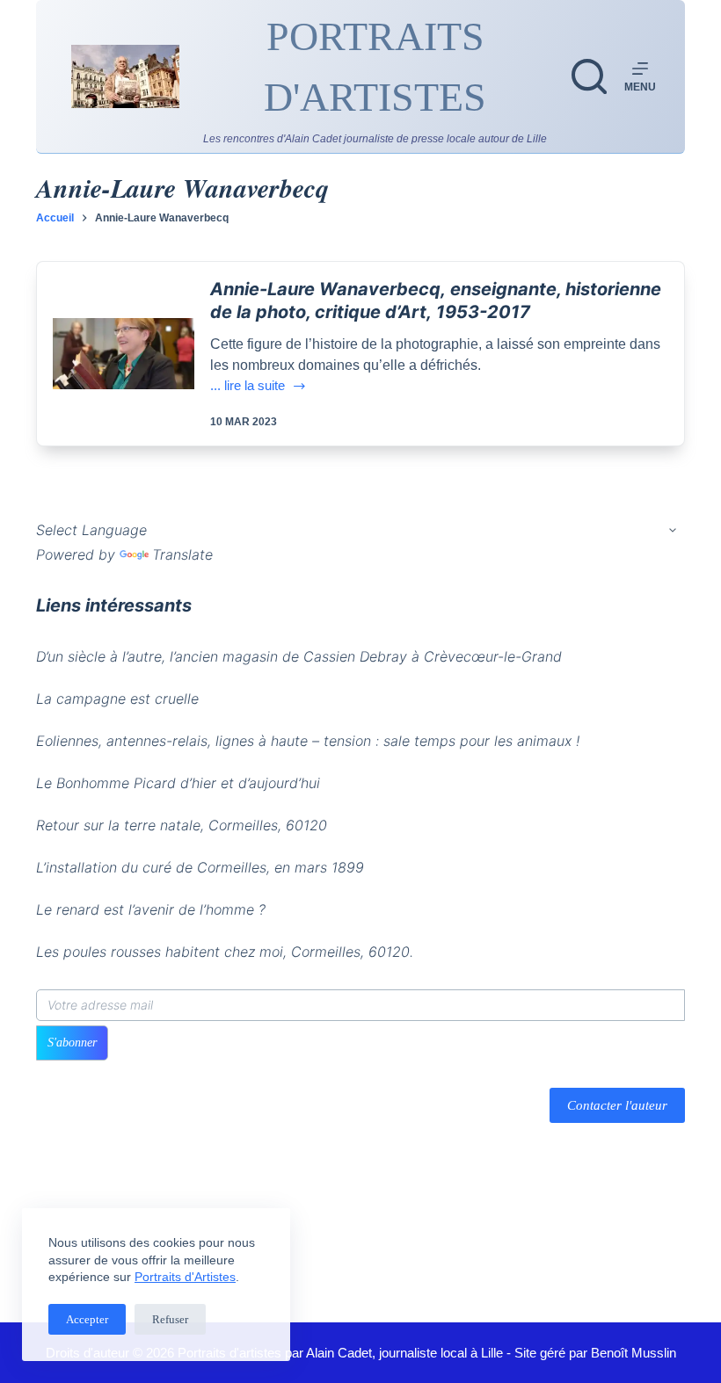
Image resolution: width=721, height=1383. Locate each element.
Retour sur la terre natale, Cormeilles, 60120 (181, 825)
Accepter (87, 1319)
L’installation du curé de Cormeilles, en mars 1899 (200, 867)
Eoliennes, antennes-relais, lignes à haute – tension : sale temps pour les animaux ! (307, 740)
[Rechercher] (589, 76)
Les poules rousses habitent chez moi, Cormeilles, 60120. (224, 951)
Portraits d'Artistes (185, 1277)
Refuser (170, 1319)
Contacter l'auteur (617, 1105)
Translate (182, 554)
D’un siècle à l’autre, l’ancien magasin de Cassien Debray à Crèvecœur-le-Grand (299, 656)
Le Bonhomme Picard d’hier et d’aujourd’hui (178, 783)
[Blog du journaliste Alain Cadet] (125, 76)
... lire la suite (258, 387)
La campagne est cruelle (117, 698)
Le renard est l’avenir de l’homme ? (151, 909)
